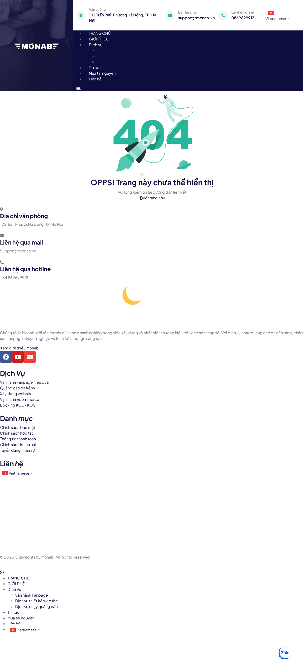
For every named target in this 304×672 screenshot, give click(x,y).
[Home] (36, 45)
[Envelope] (30, 357)
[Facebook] (6, 357)
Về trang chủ (154, 197)
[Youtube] (18, 357)
